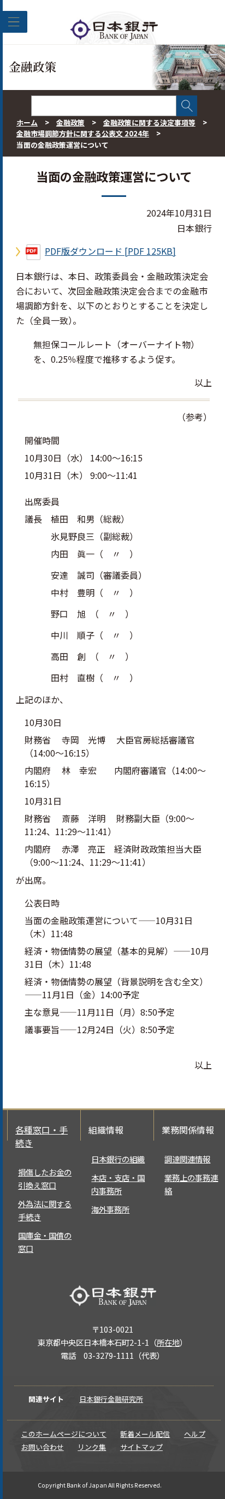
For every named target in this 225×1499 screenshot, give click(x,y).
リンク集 (92, 1447)
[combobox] (103, 105)
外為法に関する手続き (45, 1210)
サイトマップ (141, 1447)
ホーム (27, 122)
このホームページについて (63, 1434)
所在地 (168, 1342)
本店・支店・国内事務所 (118, 1184)
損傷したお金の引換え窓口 (45, 1178)
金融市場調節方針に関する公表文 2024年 (82, 133)
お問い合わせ (42, 1447)
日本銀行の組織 (118, 1159)
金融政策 (70, 122)
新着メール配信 (145, 1434)
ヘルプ (194, 1434)
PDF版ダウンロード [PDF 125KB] (110, 250)
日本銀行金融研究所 (111, 1399)
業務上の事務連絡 (191, 1184)
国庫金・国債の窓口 (45, 1242)
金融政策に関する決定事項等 (149, 122)
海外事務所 (110, 1209)
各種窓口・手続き (41, 1136)
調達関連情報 (187, 1159)
